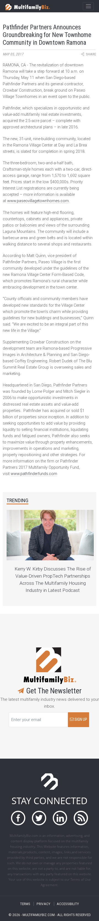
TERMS (25, 904)
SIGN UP (80, 719)
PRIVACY (43, 904)
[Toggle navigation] (88, 6)
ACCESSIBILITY (68, 904)
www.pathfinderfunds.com (34, 473)
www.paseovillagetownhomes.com (38, 201)
